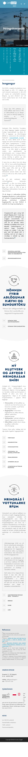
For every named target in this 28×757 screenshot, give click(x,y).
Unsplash (26, 45)
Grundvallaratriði (6, 56)
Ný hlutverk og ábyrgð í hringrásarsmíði (20, 56)
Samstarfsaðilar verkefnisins (9, 722)
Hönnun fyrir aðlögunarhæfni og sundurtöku (14, 55)
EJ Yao (21, 45)
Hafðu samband (6, 725)
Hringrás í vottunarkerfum (24, 61)
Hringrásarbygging (10, 59)
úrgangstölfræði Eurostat (16, 138)
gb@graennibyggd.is (12, 679)
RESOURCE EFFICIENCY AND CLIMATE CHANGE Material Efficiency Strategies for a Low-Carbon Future (14, 644)
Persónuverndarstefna (7, 727)
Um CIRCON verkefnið (8, 720)
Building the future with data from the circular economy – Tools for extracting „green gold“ (14, 639)
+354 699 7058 (9, 681)
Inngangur (3, 55)
